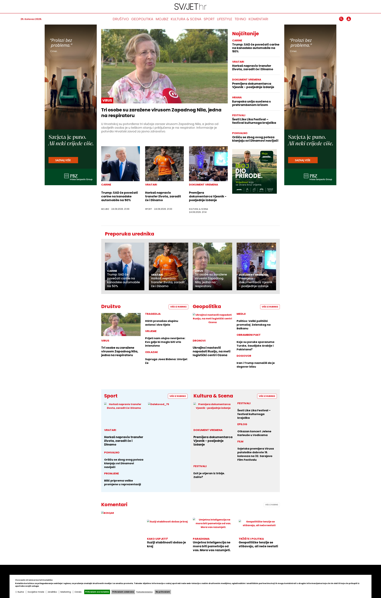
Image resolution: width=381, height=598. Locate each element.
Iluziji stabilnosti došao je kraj (166, 544)
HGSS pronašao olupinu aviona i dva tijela (161, 323)
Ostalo (78, 591)
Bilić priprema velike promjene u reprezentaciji (122, 482)
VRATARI (238, 61)
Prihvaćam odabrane (123, 592)
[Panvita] (254, 171)
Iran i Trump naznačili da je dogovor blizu (256, 364)
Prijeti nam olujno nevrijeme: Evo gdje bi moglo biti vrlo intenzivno (165, 341)
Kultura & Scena (186, 19)
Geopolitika (142, 19)
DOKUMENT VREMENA (246, 79)
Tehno (240, 19)
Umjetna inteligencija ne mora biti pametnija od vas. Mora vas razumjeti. (212, 546)
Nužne (21, 591)
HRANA (237, 97)
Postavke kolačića (144, 592)
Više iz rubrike (178, 306)
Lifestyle (224, 19)
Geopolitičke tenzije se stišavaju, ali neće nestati (258, 544)
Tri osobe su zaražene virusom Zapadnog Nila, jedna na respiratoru (161, 113)
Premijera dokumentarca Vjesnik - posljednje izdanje (208, 196)
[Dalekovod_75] (168, 404)
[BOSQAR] (121, 513)
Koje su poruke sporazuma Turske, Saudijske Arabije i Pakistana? (255, 345)
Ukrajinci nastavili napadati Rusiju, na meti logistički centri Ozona (211, 351)
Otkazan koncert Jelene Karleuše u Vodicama (254, 433)
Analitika (52, 591)
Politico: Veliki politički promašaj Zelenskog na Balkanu (254, 324)
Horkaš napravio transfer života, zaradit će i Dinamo (163, 196)
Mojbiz (162, 19)
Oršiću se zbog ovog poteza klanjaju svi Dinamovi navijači (255, 139)
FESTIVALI (238, 115)
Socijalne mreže (36, 591)
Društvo (121, 19)
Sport (209, 19)
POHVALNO (240, 133)
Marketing (66, 591)
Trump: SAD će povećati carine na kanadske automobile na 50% (119, 196)
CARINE (237, 40)
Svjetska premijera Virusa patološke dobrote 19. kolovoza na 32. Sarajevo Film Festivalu (255, 454)
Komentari (258, 19)
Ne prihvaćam (163, 592)
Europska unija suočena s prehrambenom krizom (251, 103)
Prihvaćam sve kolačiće (97, 592)
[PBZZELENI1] (71, 184)
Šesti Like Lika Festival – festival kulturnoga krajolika (254, 121)
